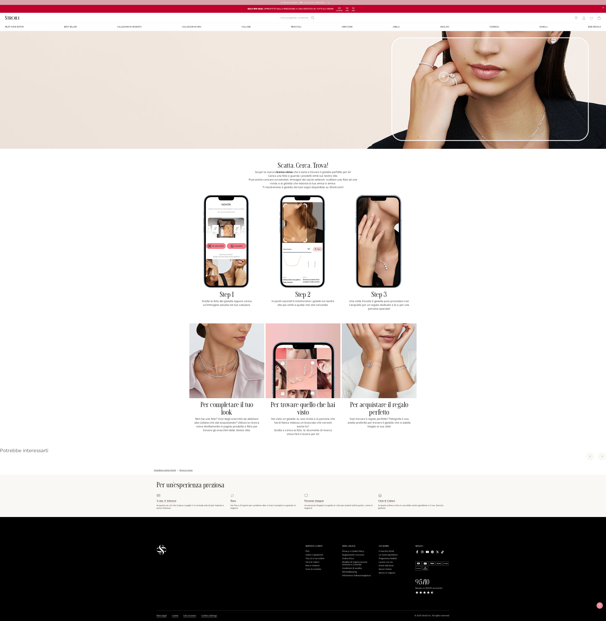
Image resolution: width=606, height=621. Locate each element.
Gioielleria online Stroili (165, 470)
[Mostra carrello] (599, 18)
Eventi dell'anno (386, 566)
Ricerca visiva (186, 470)
